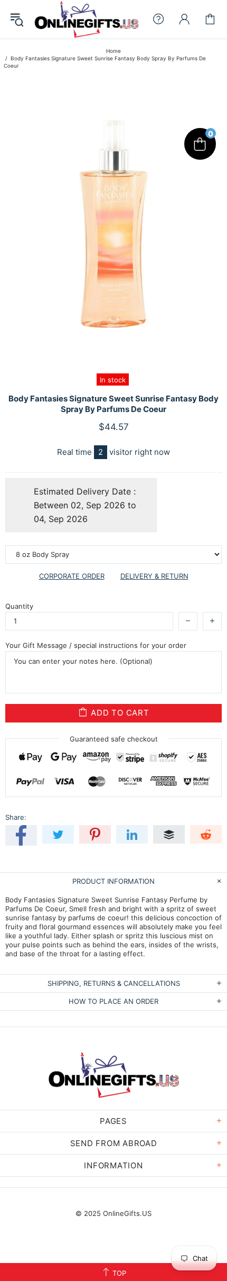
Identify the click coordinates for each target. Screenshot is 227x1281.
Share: (15, 817)
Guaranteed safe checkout (114, 738)
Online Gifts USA (86, 19)
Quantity (19, 606)
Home (113, 51)
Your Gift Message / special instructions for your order (95, 645)
